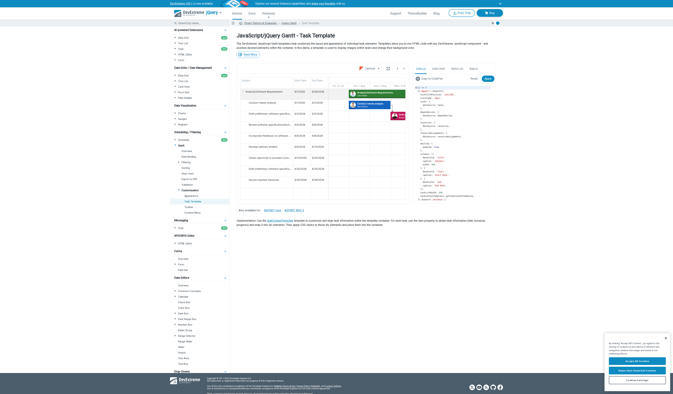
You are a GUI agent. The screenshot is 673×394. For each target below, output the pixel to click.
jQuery (212, 12)
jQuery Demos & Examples (260, 23)
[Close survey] (500, 3)
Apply (488, 78)
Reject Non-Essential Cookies (637, 370)
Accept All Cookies (637, 361)
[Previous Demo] (397, 68)
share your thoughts (323, 3)
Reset (474, 78)
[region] (637, 362)
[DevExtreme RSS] (486, 388)
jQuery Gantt (289, 23)
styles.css (457, 68)
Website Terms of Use (284, 386)
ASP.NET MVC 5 (294, 210)
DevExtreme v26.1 (181, 3)
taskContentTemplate (280, 220)
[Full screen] (388, 68)
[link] (430, 79)
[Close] (666, 338)
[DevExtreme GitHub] (493, 388)
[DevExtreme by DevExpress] (189, 13)
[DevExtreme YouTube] (479, 388)
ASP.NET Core (272, 210)
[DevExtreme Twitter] (472, 388)
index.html (438, 68)
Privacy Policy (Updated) (308, 386)
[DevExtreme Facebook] (500, 388)
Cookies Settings (333, 386)
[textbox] (201, 23)
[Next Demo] (404, 68)
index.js (421, 68)
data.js (474, 68)
